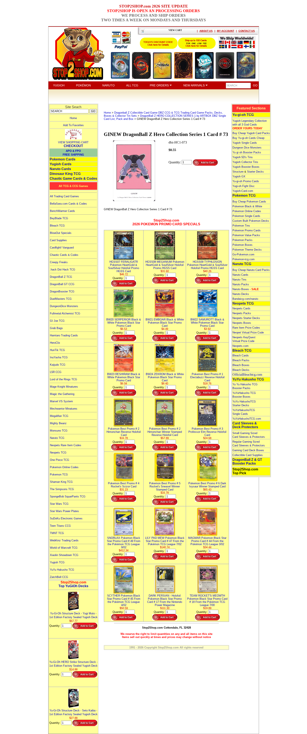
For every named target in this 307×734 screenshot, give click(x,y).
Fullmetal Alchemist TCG (65, 313)
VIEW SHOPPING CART (73, 142)
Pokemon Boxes (242, 244)
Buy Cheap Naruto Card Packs (251, 270)
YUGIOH (59, 85)
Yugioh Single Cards (244, 142)
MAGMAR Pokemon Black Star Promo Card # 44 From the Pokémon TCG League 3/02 (207, 541)
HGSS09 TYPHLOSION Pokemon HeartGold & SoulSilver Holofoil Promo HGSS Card (207, 265)
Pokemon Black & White (247, 206)
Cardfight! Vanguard (62, 247)
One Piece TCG (59, 459)
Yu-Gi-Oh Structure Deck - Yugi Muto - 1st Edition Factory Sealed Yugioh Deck (73, 615)
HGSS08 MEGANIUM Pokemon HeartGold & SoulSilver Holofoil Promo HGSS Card (164, 265)
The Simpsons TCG (62, 489)
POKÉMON (83, 85)
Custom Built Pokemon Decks (250, 220)
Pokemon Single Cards (246, 216)
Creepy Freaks (59, 262)
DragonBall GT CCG (62, 284)
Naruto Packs (240, 284)
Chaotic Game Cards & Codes (73, 178)
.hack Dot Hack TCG (62, 269)
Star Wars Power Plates (64, 511)
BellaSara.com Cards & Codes (68, 203)
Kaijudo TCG (57, 364)
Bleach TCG (57, 225)
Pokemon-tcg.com (243, 259)
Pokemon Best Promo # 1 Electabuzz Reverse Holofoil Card (207, 377)
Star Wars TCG (59, 503)
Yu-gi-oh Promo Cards (245, 181)
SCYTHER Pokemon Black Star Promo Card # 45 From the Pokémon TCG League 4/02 (123, 600)
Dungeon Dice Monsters (246, 147)
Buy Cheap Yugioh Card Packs (251, 133)
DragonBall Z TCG (61, 276)
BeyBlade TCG (59, 218)
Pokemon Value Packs (246, 235)
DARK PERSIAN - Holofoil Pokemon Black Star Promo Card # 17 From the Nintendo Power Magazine (164, 600)
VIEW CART (175, 30)
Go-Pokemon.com (243, 254)
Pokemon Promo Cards (246, 230)
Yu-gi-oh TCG (243, 115)
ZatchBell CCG (59, 577)
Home (73, 118)
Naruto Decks (240, 294)
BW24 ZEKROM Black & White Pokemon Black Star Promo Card (165, 377)
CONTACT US (246, 30)
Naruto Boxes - (245, 289)
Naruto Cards (60, 169)
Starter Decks (255, 171)
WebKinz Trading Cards (64, 540)
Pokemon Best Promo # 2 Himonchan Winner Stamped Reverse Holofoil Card (164, 432)
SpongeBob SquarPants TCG (67, 496)
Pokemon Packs (242, 240)
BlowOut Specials (60, 232)
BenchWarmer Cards (62, 211)
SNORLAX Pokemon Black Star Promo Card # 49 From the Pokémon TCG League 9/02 (123, 542)
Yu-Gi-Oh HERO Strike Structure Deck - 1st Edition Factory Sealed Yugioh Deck (73, 663)
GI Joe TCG (57, 320)
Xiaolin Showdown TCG (64, 555)
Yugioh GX (238, 176)
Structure (238, 171)
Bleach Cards (240, 355)
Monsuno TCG (58, 430)
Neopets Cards (241, 308)
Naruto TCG (57, 437)
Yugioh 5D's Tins (242, 157)
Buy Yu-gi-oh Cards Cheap (248, 138)
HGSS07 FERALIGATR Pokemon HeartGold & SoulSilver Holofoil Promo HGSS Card (123, 266)
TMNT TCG (57, 533)
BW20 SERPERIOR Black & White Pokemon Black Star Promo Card (123, 322)
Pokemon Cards (62, 159)
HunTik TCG (57, 350)
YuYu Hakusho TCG (62, 569)
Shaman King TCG (61, 481)
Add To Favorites (73, 125)
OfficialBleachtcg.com (247, 374)
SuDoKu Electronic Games (66, 518)
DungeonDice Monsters (64, 306)
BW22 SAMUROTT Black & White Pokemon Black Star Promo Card (207, 322)
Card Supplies (58, 240)
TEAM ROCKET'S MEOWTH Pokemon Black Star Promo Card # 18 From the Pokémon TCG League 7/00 (207, 600)
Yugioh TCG (57, 562)
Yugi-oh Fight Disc (243, 186)
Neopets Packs (241, 313)
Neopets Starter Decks (246, 318)
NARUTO (108, 85)
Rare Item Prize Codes (246, 327)
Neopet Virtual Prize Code (248, 332)
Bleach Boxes (240, 365)
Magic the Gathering (62, 394)
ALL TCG (132, 85)
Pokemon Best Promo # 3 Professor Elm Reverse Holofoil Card (207, 432)
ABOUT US (206, 30)
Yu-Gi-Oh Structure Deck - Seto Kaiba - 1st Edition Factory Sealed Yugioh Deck (73, 712)
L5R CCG (55, 372)
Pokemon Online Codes (64, 467)
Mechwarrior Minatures (63, 408)
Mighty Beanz (58, 423)
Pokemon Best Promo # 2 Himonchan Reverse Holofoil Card (124, 432)
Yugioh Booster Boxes (245, 166)
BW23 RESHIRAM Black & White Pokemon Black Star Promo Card (123, 377)
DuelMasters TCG (61, 298)
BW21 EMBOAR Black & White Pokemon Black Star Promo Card (165, 322)
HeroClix (55, 342)
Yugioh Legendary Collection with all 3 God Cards (249, 124)
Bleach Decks (240, 369)
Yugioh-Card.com (242, 190)
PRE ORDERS (160, 85)
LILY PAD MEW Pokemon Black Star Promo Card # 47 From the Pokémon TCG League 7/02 (164, 541)
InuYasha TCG (59, 357)
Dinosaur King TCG (65, 173)
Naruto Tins (239, 279)
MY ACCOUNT (225, 30)
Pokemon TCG (59, 474)
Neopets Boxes (241, 322)
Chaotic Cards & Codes (64, 254)
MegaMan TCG (59, 416)
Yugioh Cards (60, 164)
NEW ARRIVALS (194, 85)
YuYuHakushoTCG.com (246, 418)
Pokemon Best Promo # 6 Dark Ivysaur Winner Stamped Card (207, 485)
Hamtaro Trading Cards (64, 335)
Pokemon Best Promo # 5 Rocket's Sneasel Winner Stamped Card (164, 486)
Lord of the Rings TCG (63, 379)
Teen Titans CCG (60, 525)
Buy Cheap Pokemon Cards (249, 201)
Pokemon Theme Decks (247, 249)
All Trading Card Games (64, 196)
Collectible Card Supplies (247, 455)
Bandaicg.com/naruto (245, 298)
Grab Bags (56, 328)
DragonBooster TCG (62, 291)
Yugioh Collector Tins (245, 162)
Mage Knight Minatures (64, 386)
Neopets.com (240, 345)
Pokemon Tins (241, 225)
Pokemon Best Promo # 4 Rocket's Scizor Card (123, 485)
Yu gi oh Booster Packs (246, 152)
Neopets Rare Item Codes (65, 445)
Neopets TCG (58, 452)
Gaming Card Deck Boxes (248, 450)
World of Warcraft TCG (63, 547)
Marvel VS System (61, 401)
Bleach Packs (240, 360)
